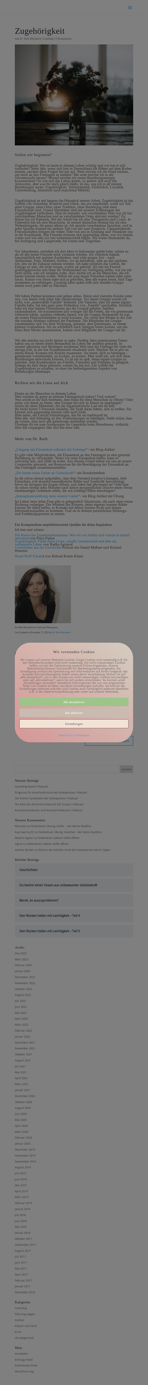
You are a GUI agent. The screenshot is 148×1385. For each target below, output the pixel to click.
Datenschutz (66, 735)
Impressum (82, 735)
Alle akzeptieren (73, 702)
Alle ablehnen (74, 713)
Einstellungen (74, 724)
